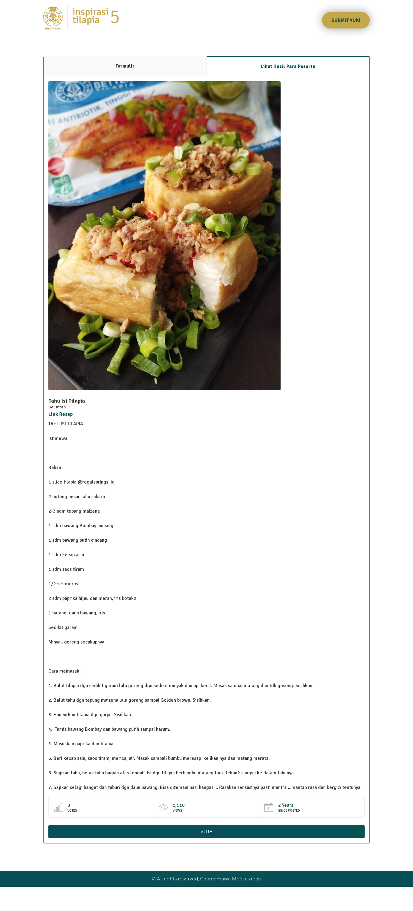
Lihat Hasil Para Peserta (288, 66)
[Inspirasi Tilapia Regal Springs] (81, 18)
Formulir (125, 66)
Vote (206, 831)
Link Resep (60, 414)
